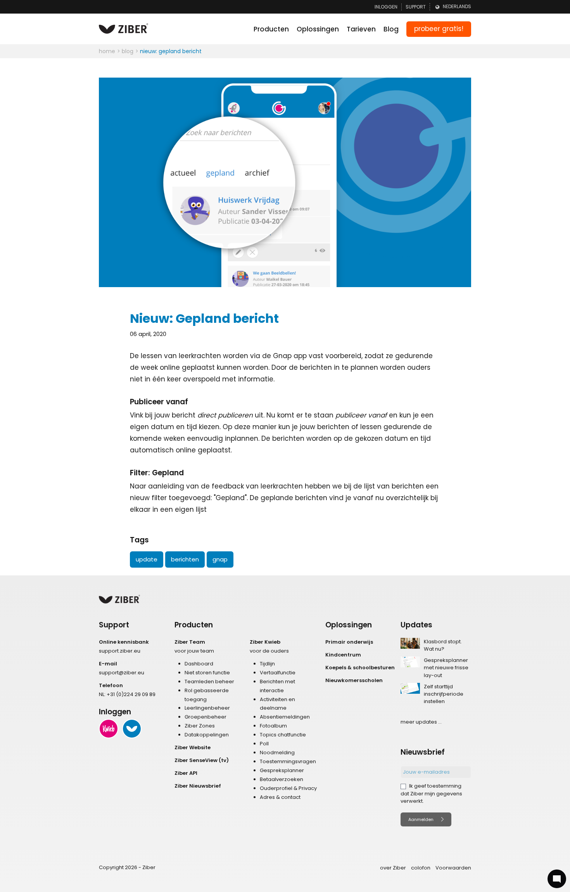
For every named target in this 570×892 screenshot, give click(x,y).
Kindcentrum (343, 654)
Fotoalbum (273, 725)
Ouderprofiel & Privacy (288, 788)
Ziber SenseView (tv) (201, 760)
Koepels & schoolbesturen (360, 667)
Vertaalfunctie (277, 672)
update (146, 559)
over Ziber (393, 867)
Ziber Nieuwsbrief (197, 786)
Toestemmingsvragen (288, 761)
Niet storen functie (207, 672)
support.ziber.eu (119, 651)
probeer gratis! (438, 28)
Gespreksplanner (282, 770)
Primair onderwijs (349, 642)
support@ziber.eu (121, 672)
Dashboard (199, 663)
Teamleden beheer (209, 681)
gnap (220, 559)
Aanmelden (421, 819)
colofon (420, 867)
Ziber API (185, 773)
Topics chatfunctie (283, 734)
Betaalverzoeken (281, 779)
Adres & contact (280, 797)
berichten (185, 559)
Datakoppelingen (207, 734)
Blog (391, 29)
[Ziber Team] (132, 728)
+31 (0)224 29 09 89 (131, 694)
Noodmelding (277, 752)
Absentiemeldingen (285, 717)
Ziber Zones (200, 725)
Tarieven (361, 29)
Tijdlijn (267, 663)
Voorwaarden (453, 867)
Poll (264, 743)
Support (416, 6)
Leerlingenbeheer (207, 708)
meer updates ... (421, 722)
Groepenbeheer (205, 717)
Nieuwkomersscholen (354, 680)
